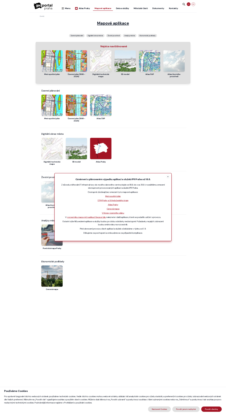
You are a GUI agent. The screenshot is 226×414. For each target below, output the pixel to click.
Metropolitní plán (113, 196)
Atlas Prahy (113, 204)
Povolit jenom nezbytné (186, 409)
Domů (42, 16)
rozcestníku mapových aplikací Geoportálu (86, 217)
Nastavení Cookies (159, 409)
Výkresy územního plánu (113, 213)
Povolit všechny (211, 409)
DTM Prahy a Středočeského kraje (113, 200)
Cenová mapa (113, 208)
